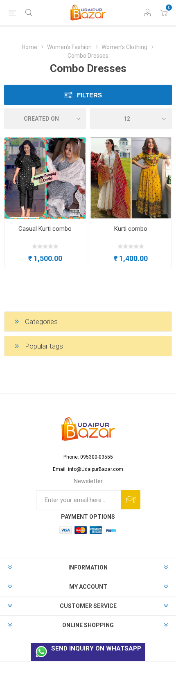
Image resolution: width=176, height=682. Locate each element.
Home (30, 47)
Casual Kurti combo (45, 228)
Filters (89, 95)
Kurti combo (130, 228)
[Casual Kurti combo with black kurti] (45, 178)
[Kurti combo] (130, 178)
